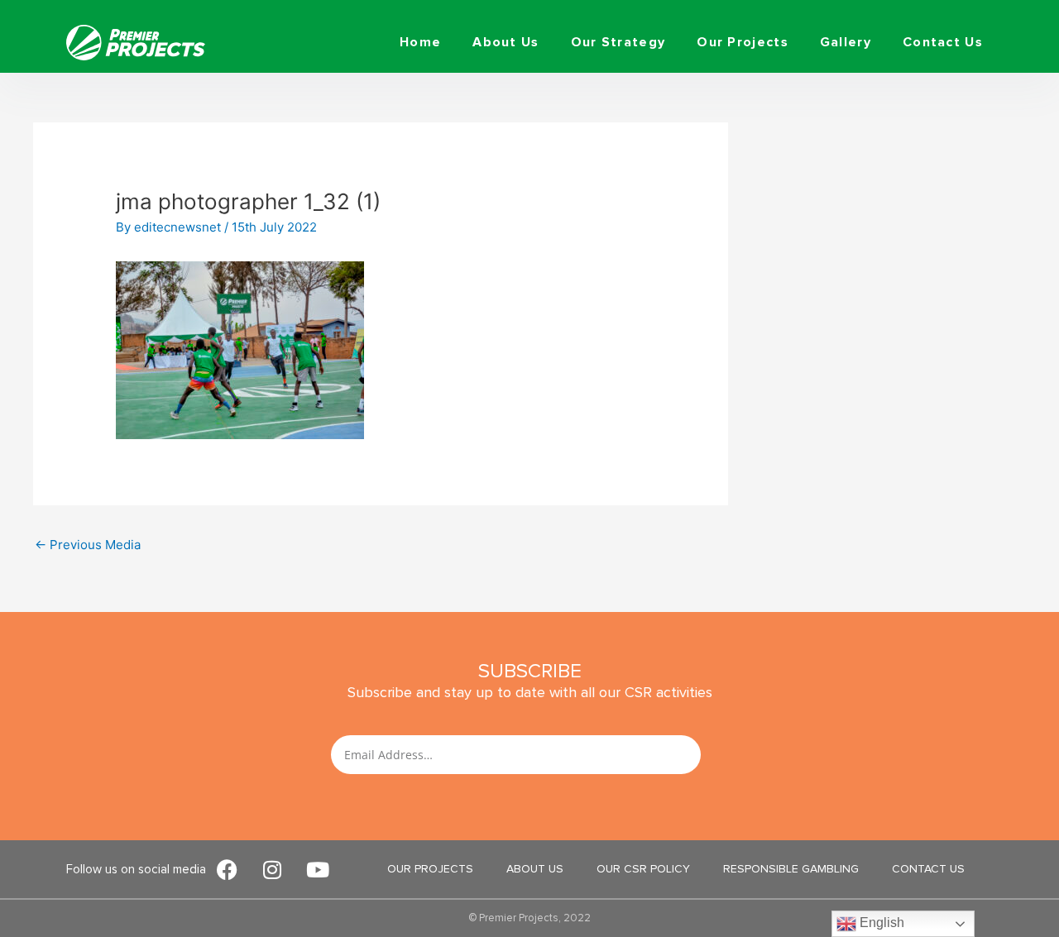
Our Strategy (618, 42)
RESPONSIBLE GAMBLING (791, 869)
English (880, 922)
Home (420, 42)
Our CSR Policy (643, 869)
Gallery (845, 42)
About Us (505, 42)
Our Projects (742, 42)
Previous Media (88, 544)
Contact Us (943, 42)
